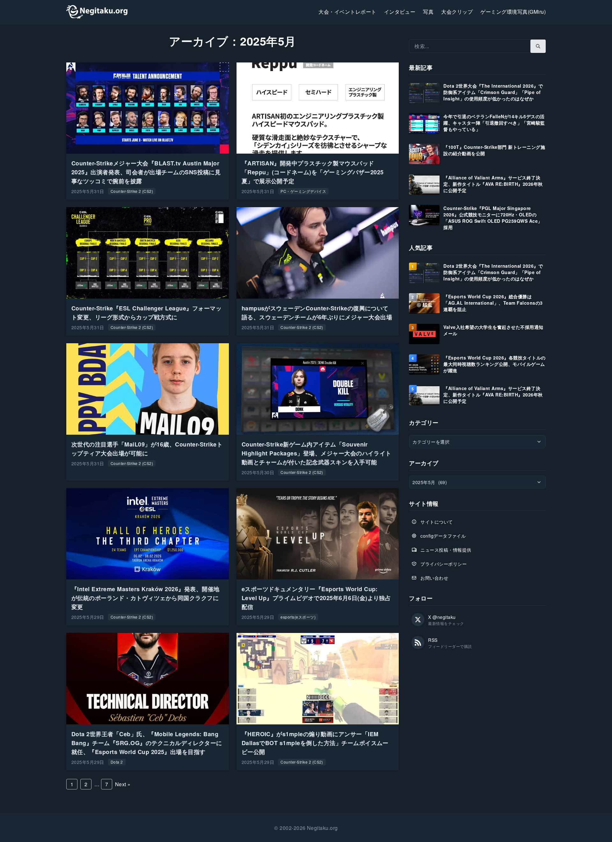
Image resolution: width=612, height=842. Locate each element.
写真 (428, 11)
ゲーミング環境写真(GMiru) (513, 11)
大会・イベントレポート (347, 11)
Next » (123, 784)
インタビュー (400, 11)
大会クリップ (457, 11)
